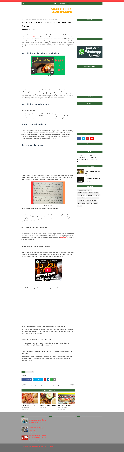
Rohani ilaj (89, 203)
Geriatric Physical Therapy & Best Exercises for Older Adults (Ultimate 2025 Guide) (37, 420)
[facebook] (79, 138)
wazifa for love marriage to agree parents (29, 406)
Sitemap (79, 162)
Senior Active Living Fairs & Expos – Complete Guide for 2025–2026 (36, 429)
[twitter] (83, 138)
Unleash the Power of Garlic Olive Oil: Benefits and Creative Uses (93, 171)
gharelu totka (81, 195)
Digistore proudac (82, 192)
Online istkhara (81, 200)
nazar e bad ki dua (30, 37)
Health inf (97, 195)
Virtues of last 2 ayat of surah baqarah (92, 179)
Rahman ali (25, 29)
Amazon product (82, 190)
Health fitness (89, 195)
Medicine (87, 198)
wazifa (79, 205)
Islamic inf (80, 198)
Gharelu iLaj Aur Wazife (38, 446)
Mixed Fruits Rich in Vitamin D (48, 405)
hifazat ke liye (64, 237)
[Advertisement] (48, 82)
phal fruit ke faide (91, 200)
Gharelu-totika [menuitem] (64, 3)
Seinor (95, 203)
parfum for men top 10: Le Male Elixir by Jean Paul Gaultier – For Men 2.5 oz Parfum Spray (37, 437)
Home (23, 19)
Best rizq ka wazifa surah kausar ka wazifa (64, 406)
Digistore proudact (93, 192)
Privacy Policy (93, 159)
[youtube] (92, 138)
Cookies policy (81, 157)
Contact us (80, 155)
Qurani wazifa (28, 19)
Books (89, 190)
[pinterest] (87, 138)
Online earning (94, 198)
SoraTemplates (30, 449)
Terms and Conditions (82, 159)
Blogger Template (47, 449)
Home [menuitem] (55, 3)
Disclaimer (93, 157)
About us (92, 155)
